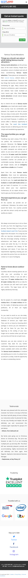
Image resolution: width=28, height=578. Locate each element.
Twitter (14, 539)
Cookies (12, 574)
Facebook (14, 547)
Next (21, 40)
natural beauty (9, 78)
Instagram (14, 554)
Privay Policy (18, 574)
